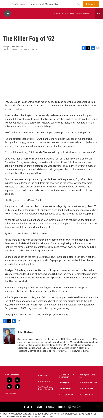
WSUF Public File (86, 388)
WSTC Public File (86, 395)
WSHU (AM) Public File (87, 376)
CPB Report (64, 382)
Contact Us (43, 376)
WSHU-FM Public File (88, 382)
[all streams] (99, 13)
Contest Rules (65, 388)
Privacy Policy (44, 382)
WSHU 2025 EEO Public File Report (45, 388)
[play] (7, 13)
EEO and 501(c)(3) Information (66, 376)
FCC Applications (66, 395)
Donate (92, 4)
